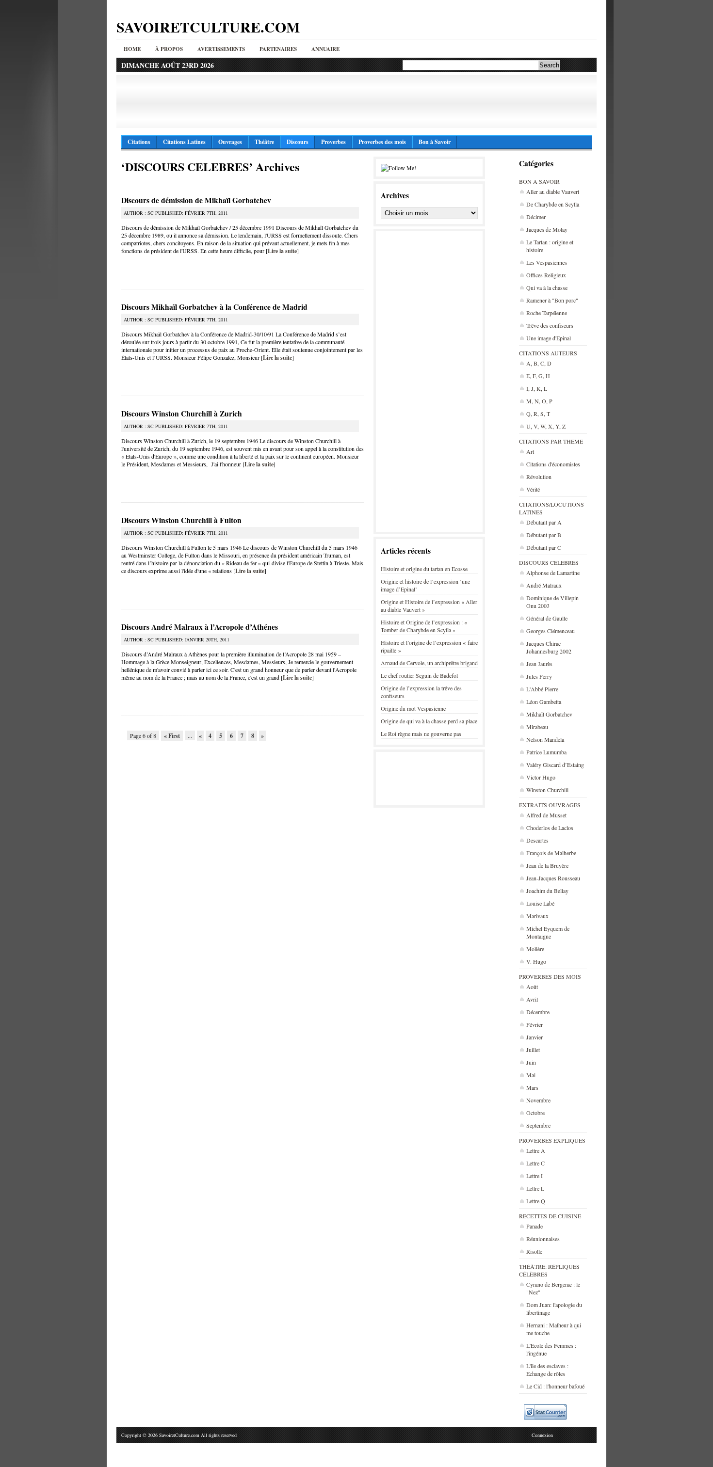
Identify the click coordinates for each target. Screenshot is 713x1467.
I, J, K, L (536, 388)
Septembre (538, 1125)
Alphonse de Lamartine (553, 572)
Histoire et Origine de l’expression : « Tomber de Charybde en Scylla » (424, 626)
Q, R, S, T (538, 413)
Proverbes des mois (382, 142)
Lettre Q (535, 1201)
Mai (530, 1075)
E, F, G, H (538, 376)
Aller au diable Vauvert (552, 191)
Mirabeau (537, 727)
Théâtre (264, 142)
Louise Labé (540, 903)
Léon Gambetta (543, 701)
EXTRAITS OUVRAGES (550, 805)
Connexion (542, 1435)
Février (534, 1024)
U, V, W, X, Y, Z (546, 426)
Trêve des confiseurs (549, 325)
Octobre (535, 1112)
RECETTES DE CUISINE (550, 1216)
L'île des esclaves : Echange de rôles (547, 1369)
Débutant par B (543, 535)
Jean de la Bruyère (547, 865)
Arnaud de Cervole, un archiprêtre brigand (429, 663)
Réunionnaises (543, 1239)
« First (172, 736)
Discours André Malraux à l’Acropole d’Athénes (199, 627)
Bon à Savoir (435, 142)
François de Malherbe (551, 853)
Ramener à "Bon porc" (552, 300)
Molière (535, 949)
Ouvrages (230, 142)
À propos (169, 49)
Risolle (534, 1251)
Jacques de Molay (546, 229)
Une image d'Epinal (548, 338)
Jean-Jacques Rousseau (553, 878)
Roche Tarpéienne (546, 313)
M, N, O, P (539, 401)
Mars (532, 1087)
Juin (531, 1062)
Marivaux (537, 916)
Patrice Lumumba (546, 752)
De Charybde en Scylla (552, 204)
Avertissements (221, 49)
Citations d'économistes (553, 464)
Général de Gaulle (546, 618)
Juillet (533, 1049)
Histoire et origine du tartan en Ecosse (424, 569)
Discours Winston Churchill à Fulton (181, 520)
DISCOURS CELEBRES (549, 562)
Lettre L (535, 1188)
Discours (297, 142)
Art (530, 451)
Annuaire (325, 49)
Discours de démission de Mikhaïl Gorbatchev (196, 200)
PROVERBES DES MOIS (550, 976)
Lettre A (535, 1150)
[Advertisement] (356, 101)
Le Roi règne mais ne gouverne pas (421, 733)
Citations (139, 142)
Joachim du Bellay (547, 890)
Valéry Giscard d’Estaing (555, 764)
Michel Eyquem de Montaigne (547, 932)
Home (132, 49)
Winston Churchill (547, 790)
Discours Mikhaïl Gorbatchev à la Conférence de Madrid (214, 307)
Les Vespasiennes (546, 262)
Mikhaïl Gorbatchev (549, 714)
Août (532, 986)
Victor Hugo (540, 777)
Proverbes (333, 142)
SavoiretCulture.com (208, 26)
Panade (534, 1226)
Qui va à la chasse (546, 287)
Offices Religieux (546, 275)
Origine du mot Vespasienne (413, 708)
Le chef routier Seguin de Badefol (419, 675)
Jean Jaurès (539, 664)
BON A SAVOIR (539, 181)
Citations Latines (184, 142)
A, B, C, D (538, 363)
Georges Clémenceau (550, 631)
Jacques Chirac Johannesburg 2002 (548, 647)
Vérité (533, 489)
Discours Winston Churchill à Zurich (181, 413)
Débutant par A (544, 522)
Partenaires (278, 49)
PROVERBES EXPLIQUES (552, 1140)
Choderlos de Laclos (549, 827)
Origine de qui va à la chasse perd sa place (429, 721)
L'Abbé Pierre (542, 689)
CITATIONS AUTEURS (548, 353)
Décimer (536, 217)
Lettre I (534, 1176)
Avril (532, 999)
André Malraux (544, 585)
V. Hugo (536, 961)
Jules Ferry (539, 676)
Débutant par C (543, 547)
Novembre (538, 1100)
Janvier (534, 1037)
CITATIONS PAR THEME (551, 441)
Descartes (537, 840)
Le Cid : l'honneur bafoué (555, 1386)
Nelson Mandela (545, 739)
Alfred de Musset (546, 815)
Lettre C (535, 1163)
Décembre (538, 1012)
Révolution (538, 476)
